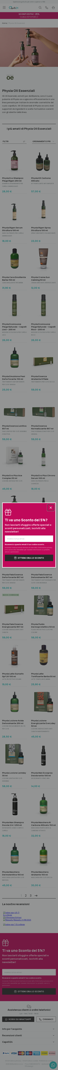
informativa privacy (45, 548)
